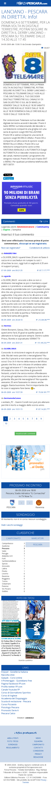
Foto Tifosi (12, 741)
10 (6, 423)
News (38, 738)
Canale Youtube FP (10, 689)
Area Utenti (12, 738)
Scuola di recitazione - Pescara (16, 701)
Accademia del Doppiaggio (14, 698)
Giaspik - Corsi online (11, 677)
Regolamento (12, 747)
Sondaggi (12, 744)
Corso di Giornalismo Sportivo (16, 692)
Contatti (38, 747)
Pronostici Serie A (10, 710)
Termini (25, 782)
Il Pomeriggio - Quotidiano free (16, 680)
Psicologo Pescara (10, 707)
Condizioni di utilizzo (40, 247)
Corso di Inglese (9, 695)
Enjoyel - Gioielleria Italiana (14, 671)
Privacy (38, 754)
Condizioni (38, 750)
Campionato (38, 744)
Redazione (38, 757)
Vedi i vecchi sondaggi (12, 525)
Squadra (38, 741)
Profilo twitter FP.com (11, 686)
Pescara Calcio (8, 713)
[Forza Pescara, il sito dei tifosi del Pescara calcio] (32, 3)
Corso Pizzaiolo (8, 704)
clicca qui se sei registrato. (33, 243)
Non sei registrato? (10, 247)
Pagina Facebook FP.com (13, 683)
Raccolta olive (8, 674)
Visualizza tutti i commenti (25, 433)
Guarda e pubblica (25, 660)
